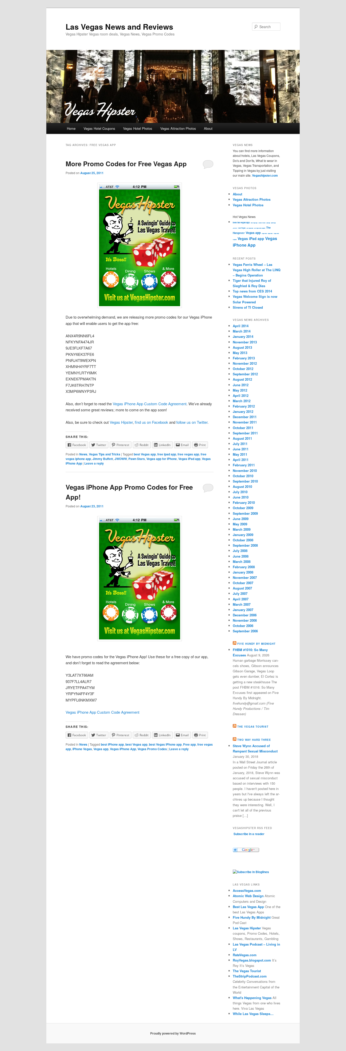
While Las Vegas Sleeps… (253, 1013)
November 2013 (245, 342)
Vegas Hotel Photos (137, 128)
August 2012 (242, 379)
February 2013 (244, 358)
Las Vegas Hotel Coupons (259, 228)
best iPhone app (112, 744)
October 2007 (243, 582)
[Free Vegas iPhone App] (140, 245)
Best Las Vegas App (248, 906)
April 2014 (240, 325)
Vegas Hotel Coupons (99, 128)
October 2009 (243, 507)
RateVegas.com (245, 954)
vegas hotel (270, 233)
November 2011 (245, 422)
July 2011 (240, 443)
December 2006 (245, 615)
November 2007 (245, 577)
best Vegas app (145, 454)
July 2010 (240, 491)
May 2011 (240, 454)
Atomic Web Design (248, 895)
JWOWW (120, 458)
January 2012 (243, 411)
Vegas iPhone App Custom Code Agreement (149, 403)
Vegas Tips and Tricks (104, 454)
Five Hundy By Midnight (252, 917)
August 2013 (242, 347)
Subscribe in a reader (249, 834)
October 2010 (243, 475)
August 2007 (242, 588)
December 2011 (245, 416)
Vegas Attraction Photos (178, 128)
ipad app (268, 223)
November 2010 (245, 470)
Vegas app (100, 749)
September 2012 (245, 374)
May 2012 (240, 390)
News (83, 454)
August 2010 (242, 486)
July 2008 (240, 550)
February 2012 (244, 406)
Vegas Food (264, 233)
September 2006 (245, 631)
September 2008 (245, 545)
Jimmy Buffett (102, 458)
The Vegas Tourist (252, 726)
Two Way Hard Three (254, 740)
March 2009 (242, 529)
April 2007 (240, 599)
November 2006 (245, 620)
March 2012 (242, 400)
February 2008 (244, 566)
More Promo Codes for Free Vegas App (126, 163)
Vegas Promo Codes (152, 749)
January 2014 (243, 336)
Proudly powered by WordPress (173, 1033)
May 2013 (240, 352)
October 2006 (243, 625)
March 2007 (242, 604)
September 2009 (245, 513)
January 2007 (243, 609)
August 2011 (242, 438)
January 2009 (243, 534)
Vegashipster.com (265, 175)
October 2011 (243, 427)
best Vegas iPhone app (165, 744)
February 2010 (244, 502)
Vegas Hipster (121, 422)
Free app (189, 744)
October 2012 (243, 368)
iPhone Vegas (82, 749)
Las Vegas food (249, 228)
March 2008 (242, 561)
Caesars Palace (261, 223)
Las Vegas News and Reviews (119, 26)
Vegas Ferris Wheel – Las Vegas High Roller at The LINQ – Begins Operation (256, 270)
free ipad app (166, 454)
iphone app (273, 223)
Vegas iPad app (189, 458)
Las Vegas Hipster (247, 928)
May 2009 (240, 524)
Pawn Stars (136, 458)
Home (71, 128)
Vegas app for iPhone (161, 458)
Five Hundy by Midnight (256, 644)
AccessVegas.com (247, 890)
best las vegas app (241, 222)
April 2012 (240, 395)
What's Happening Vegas (252, 997)
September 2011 (245, 433)
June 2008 (240, 556)
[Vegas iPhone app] (140, 578)
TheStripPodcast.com (250, 976)
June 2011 (240, 449)
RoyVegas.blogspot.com (252, 960)
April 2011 (240, 459)
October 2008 (243, 540)
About (208, 128)
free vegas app (188, 454)
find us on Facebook (151, 422)
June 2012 (240, 384)
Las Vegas (241, 228)
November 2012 (245, 363)
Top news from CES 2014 (252, 291)
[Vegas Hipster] (251, 872)
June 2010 (240, 497)
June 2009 (240, 518)
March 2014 (242, 331)
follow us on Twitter (191, 422)
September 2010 (245, 481)
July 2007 (240, 593)
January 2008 (243, 572)
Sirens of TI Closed (248, 307)
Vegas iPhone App (123, 749)
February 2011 (244, 465)
